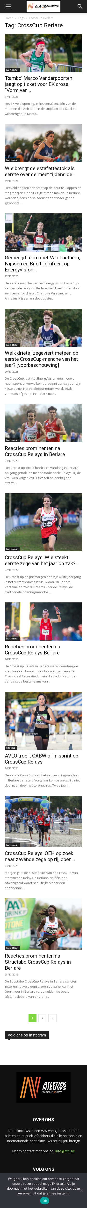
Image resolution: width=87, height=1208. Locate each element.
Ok (45, 1201)
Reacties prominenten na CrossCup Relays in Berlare (35, 451)
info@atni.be (65, 1151)
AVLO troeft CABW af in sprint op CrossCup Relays (41, 759)
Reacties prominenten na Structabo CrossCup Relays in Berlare (38, 962)
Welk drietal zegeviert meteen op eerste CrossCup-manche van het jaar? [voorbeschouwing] (41, 359)
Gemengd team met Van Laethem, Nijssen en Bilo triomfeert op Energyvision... (42, 264)
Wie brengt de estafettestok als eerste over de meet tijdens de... (40, 171)
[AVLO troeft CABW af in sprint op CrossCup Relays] (43, 721)
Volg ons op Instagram (27, 1035)
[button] (8, 6)
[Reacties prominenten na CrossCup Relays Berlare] (43, 621)
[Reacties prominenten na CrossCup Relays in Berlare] (43, 423)
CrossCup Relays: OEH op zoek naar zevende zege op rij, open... (40, 856)
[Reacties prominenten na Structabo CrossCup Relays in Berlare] (43, 924)
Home (9, 18)
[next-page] (52, 1018)
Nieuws (10, 747)
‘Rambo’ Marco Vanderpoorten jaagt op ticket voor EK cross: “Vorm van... (38, 84)
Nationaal (12, 70)
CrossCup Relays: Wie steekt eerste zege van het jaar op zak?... (42, 560)
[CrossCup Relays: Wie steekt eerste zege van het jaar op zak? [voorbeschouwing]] (43, 522)
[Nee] (81, 1190)
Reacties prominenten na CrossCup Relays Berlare (32, 650)
